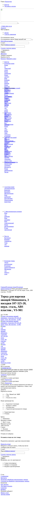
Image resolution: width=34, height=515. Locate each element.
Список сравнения (10, 34)
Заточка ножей (5, 494)
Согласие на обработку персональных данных (15, 481)
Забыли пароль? (10, 44)
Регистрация (9, 41)
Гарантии (4, 488)
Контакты (4, 478)
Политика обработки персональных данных (14, 479)
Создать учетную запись (8, 48)
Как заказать (4, 484)
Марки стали (5, 493)
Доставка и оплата (10, 6)
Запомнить (6, 50)
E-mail (3, 43)
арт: (2, 314)
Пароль (3, 44)
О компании (4, 476)
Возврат (3, 489)
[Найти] (18, 23)
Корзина (3, 58)
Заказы (6, 33)
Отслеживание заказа (7, 39)
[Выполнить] (32, 39)
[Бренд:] (6, 368)
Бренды (6, 4)
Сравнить (4, 374)
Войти (3, 41)
